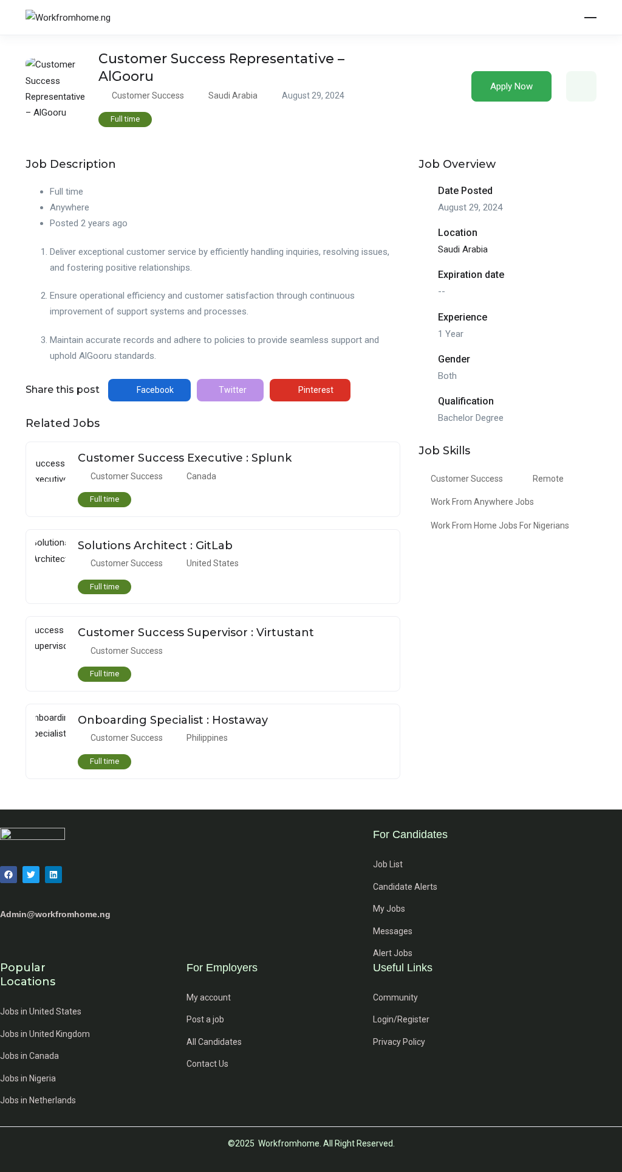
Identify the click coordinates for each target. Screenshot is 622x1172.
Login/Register (401, 1019)
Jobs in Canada (29, 1056)
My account (208, 997)
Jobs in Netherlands (38, 1100)
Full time (125, 118)
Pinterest (314, 390)
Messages (392, 931)
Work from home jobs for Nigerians (500, 525)
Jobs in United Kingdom (45, 1034)
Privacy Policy (399, 1042)
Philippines (207, 738)
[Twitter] (30, 874)
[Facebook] (8, 874)
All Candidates (214, 1042)
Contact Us (207, 1064)
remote (548, 479)
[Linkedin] (53, 874)
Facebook (154, 390)
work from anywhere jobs (482, 502)
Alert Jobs (392, 953)
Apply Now (511, 86)
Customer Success (148, 95)
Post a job (205, 1019)
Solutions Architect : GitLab (155, 545)
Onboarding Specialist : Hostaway (173, 720)
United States (212, 563)
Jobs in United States (40, 1011)
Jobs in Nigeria (28, 1078)
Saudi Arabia (233, 95)
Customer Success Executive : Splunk (185, 458)
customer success (467, 479)
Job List (388, 864)
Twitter (232, 390)
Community (395, 997)
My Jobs (389, 909)
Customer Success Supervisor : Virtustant (196, 632)
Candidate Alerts (405, 887)
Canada (201, 476)
